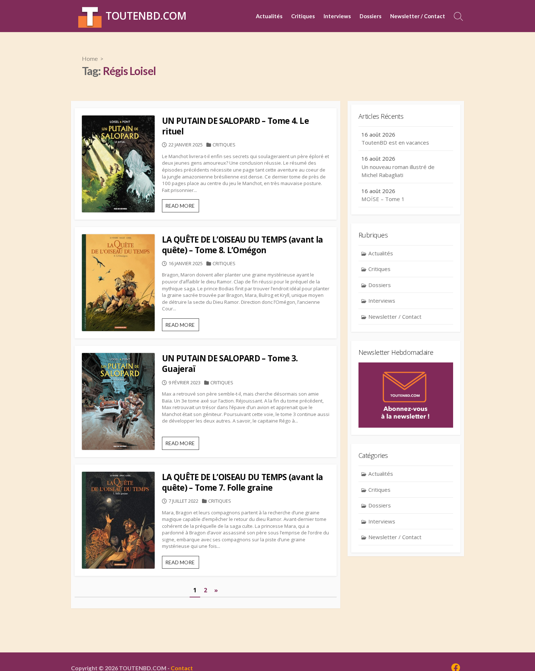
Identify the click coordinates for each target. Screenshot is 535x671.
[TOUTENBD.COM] (90, 16)
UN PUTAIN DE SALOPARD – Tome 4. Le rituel (235, 126)
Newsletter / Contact (417, 16)
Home (90, 58)
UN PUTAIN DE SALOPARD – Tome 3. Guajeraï (230, 363)
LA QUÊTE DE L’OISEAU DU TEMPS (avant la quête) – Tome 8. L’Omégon (242, 244)
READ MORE (182, 207)
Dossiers (370, 16)
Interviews (337, 16)
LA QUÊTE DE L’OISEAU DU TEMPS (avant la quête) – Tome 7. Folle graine (242, 482)
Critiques (303, 16)
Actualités (269, 16)
